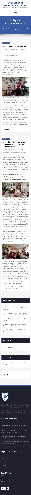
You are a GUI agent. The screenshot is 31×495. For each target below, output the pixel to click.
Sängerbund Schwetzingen (11, 49)
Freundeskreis (22, 49)
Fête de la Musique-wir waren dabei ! (13, 329)
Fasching (10, 50)
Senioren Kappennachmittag (14, 46)
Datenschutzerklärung (8, 462)
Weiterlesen (5, 129)
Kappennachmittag (17, 50)
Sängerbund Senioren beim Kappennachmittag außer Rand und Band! (16, 29)
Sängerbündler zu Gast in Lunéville (17, 447)
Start (15, 27)
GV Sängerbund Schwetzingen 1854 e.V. (15, 4)
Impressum (5, 458)
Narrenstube (23, 152)
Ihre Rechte (5, 465)
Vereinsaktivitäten (7, 151)
